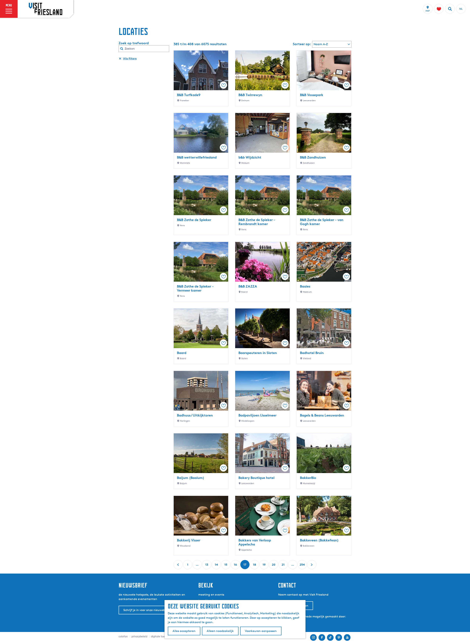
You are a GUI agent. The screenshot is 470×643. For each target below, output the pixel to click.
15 (226, 566)
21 (283, 566)
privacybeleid (139, 636)
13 (207, 566)
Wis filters (130, 58)
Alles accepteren (184, 631)
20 (274, 566)
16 (236, 566)
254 (302, 566)
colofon (123, 636)
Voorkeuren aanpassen (261, 631)
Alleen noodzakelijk (220, 631)
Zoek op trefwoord (134, 43)
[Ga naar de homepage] (45, 9)
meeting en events (211, 594)
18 (255, 566)
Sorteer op (302, 44)
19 (264, 566)
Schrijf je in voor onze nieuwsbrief (146, 610)
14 (216, 566)
